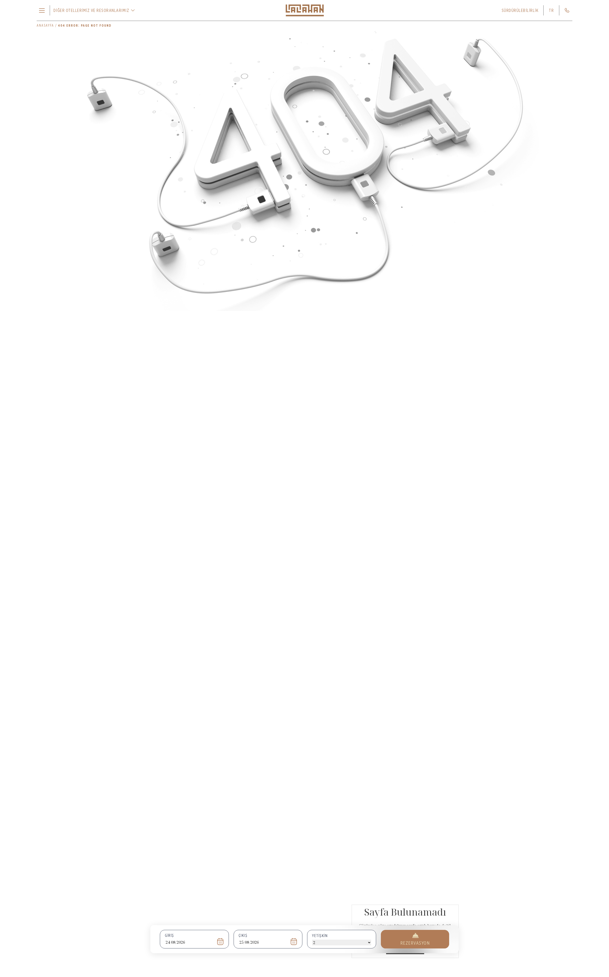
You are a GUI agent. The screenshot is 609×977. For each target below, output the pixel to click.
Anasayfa (45, 25)
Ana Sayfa (405, 949)
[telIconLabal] (567, 10)
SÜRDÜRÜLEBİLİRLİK (520, 10)
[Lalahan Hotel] (304, 10)
